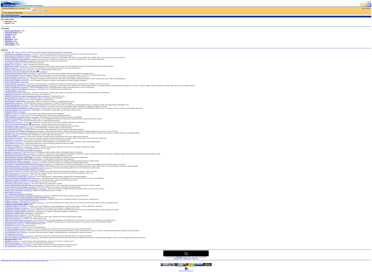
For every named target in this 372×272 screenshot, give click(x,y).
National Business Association (13, 155)
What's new (15, 260)
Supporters (28, 260)
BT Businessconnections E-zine (14, 75)
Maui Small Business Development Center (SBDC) (19, 150)
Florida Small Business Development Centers (17, 117)
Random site (187, 258)
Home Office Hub (9, 129)
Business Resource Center (12, 82)
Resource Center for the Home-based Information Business (21, 189)
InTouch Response (10, 143)
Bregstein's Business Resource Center (15, 73)
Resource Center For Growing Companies (16, 187)
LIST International (10, 148)
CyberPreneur (8, 94)
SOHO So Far (8, 218)
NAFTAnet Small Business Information (15, 154)
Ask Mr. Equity (9, 62)
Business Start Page (10, 84)
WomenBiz (8, 241)
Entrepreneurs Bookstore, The (13, 110)
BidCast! (7, 68)
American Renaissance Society (13, 57)
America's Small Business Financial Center (17, 59)
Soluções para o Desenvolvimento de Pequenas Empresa (21, 222)
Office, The (8, 173)
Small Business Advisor (11, 206)
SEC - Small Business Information (14, 194)
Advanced (368, 8)
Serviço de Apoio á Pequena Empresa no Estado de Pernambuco (23, 195)
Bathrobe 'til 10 (9, 64)
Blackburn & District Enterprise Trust (15, 69)
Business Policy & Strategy (12, 80)
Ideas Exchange (9, 138)
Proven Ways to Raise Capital (13, 183)
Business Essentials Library (12, 78)
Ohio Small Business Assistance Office (16, 176)
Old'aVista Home (4, 260)
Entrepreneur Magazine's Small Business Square (18, 108)
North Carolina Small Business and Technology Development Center (24, 168)
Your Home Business (10, 246)
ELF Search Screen (10, 99)
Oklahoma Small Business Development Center (18, 178)
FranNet (7, 120)
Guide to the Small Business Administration (17, 124)
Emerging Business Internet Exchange (15, 101)
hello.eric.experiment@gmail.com (186, 270)
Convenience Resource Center (13, 92)
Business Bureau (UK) (11, 77)
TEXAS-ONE (8, 225)
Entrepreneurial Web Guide (12, 106)
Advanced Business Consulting (13, 54)
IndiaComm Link (9, 140)
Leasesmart (8, 145)
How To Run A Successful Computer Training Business (20, 131)
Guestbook (42, 260)
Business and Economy (12, 15)
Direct (18, 52)
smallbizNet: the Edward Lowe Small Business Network (20, 202)
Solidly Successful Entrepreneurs (14, 220)
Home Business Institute (12, 126)
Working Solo (8, 243)
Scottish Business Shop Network (14, 190)
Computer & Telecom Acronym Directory (16, 89)
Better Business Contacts (12, 66)
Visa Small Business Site (12, 232)
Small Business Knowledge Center (14, 213)
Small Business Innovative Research (15, 211)
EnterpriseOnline (9, 103)
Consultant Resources (11, 91)
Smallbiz (7, 201)
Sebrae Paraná (9, 192)
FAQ (363, 8)
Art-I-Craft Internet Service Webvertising (16, 61)
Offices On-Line (9, 171)
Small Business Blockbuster (13, 208)
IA (15, 52)
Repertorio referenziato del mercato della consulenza (19, 185)
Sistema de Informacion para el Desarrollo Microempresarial (21, 199)
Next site (195, 258)
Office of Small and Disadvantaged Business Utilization (20, 169)
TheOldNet (25, 54)
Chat (47, 260)
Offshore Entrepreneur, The (12, 175)
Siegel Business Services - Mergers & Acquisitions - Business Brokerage (25, 197)
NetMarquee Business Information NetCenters (17, 162)
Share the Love (22, 260)
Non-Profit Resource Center (12, 166)
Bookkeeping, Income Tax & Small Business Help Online (21, 71)
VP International (9, 234)
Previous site (178, 258)
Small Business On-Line (11, 215)
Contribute (34, 260)
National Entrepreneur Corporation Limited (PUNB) (19, 157)
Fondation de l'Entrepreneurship (13, 119)
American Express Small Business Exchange (17, 56)
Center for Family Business (12, 87)
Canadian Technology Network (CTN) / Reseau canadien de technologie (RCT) (26, 85)
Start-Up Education (10, 223)
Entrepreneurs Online (10, 112)
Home (2, 15)
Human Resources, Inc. (11, 133)
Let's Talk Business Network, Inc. (14, 147)
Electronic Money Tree (11, 98)
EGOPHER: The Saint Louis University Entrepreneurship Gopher (23, 96)
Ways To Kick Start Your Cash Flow (15, 236)
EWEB (6, 115)
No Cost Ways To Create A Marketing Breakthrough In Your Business (24, 164)
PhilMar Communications (12, 182)
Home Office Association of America (15, 127)
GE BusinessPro (9, 122)
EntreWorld (8, 113)
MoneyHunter (8, 152)
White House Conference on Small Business (17, 237)
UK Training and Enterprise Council (14, 229)
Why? (10, 260)
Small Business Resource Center (14, 216)
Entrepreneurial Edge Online (12, 105)
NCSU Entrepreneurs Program (13, 161)
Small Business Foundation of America (15, 209)
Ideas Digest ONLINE (11, 136)
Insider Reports (9, 141)
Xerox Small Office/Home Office (14, 244)
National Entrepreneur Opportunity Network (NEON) (19, 159)
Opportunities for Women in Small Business (17, 180)
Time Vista (8, 227)
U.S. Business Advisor (11, 230)
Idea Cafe (7, 134)
